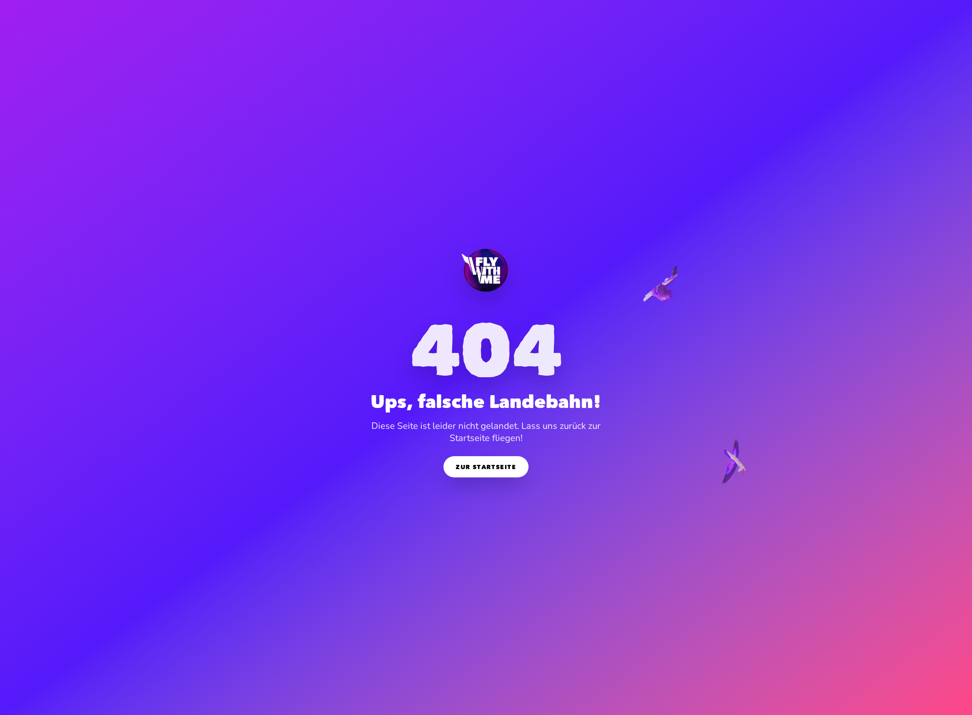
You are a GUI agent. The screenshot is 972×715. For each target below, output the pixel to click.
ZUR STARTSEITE (486, 467)
